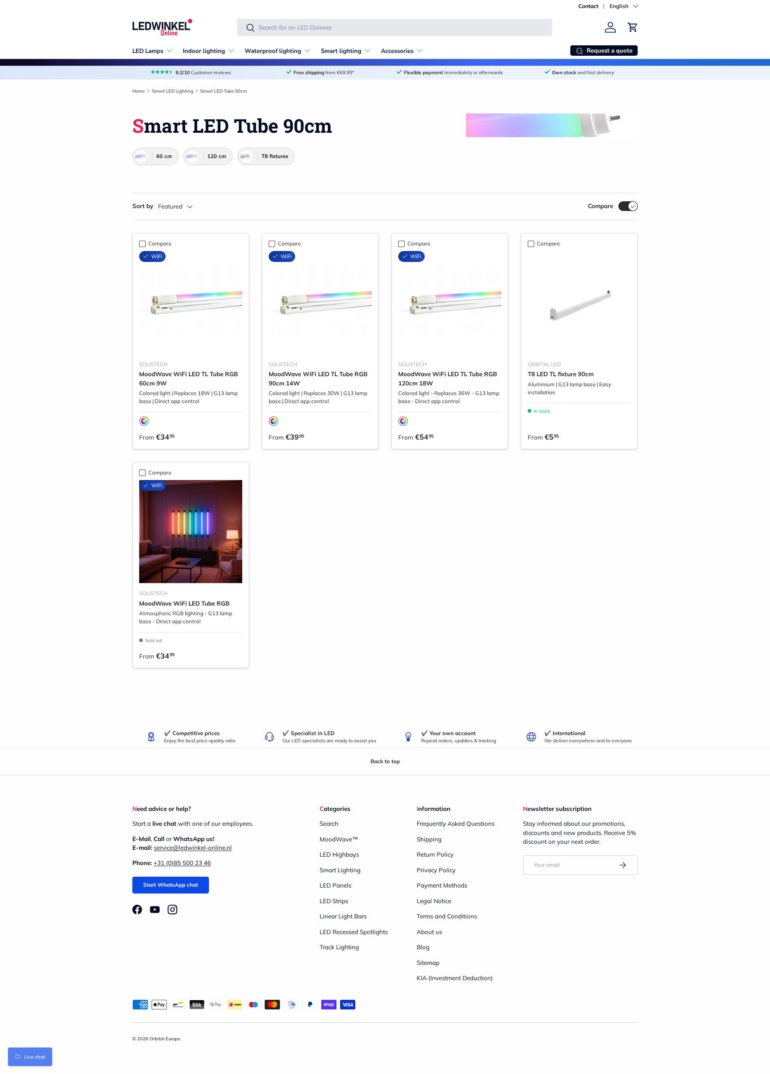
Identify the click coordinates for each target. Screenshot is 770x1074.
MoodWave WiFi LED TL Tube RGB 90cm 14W (318, 378)
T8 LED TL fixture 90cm (561, 374)
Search (329, 823)
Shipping (429, 839)
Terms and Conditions (447, 916)
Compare (600, 206)
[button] (633, 27)
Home (138, 91)
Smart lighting (341, 51)
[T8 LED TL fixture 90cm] (579, 302)
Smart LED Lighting (172, 91)
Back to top (385, 761)
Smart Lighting (340, 870)
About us (429, 932)
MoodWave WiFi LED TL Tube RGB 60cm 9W (188, 378)
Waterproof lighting (273, 51)
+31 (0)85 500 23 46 (182, 863)
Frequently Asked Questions (455, 823)
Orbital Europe (165, 1039)
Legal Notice (434, 901)
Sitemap (428, 963)
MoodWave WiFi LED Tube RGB (184, 603)
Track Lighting (339, 947)
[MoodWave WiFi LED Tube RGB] (190, 531)
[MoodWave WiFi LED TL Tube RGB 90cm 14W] (320, 302)
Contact (588, 5)
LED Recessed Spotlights (354, 932)
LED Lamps (147, 51)
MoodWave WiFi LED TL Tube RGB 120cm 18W (447, 378)
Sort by (142, 206)
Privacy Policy (436, 870)
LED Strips (334, 901)
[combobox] (394, 27)
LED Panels (335, 885)
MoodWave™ (339, 839)
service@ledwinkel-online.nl (193, 847)
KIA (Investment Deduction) (455, 978)
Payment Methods (442, 885)
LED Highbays (339, 854)
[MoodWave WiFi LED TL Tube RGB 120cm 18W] (449, 302)
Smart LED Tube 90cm (223, 91)
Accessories (397, 51)
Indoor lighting (204, 51)
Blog (423, 947)
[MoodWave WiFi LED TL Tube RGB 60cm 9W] (190, 302)
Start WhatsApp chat (170, 884)
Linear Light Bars (343, 916)
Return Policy (435, 854)
